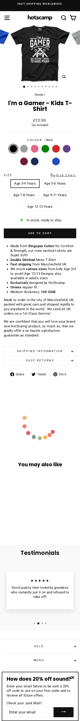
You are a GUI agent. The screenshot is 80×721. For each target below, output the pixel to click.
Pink (34, 148)
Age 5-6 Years (55, 183)
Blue (56, 161)
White (45, 161)
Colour (40, 140)
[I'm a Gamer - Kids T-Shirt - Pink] (17, 519)
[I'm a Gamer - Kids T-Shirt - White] (22, 523)
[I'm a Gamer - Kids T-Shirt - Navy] (17, 523)
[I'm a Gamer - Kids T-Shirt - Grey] (12, 519)
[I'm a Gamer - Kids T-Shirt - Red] (27, 519)
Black (13, 148)
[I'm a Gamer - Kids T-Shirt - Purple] (7, 523)
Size (40, 175)
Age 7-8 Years (24, 195)
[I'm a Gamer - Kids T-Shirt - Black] (7, 519)
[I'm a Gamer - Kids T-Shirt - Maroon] (12, 523)
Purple (66, 148)
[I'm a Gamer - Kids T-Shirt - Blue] (27, 523)
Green (45, 148)
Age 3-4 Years (25, 183)
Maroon (24, 161)
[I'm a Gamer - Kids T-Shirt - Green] (22, 519)
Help (39, 646)
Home (39, 94)
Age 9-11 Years (55, 195)
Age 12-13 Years (40, 207)
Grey (24, 148)
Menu (39, 660)
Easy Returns (40, 360)
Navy (34, 161)
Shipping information (40, 351)
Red (56, 148)
